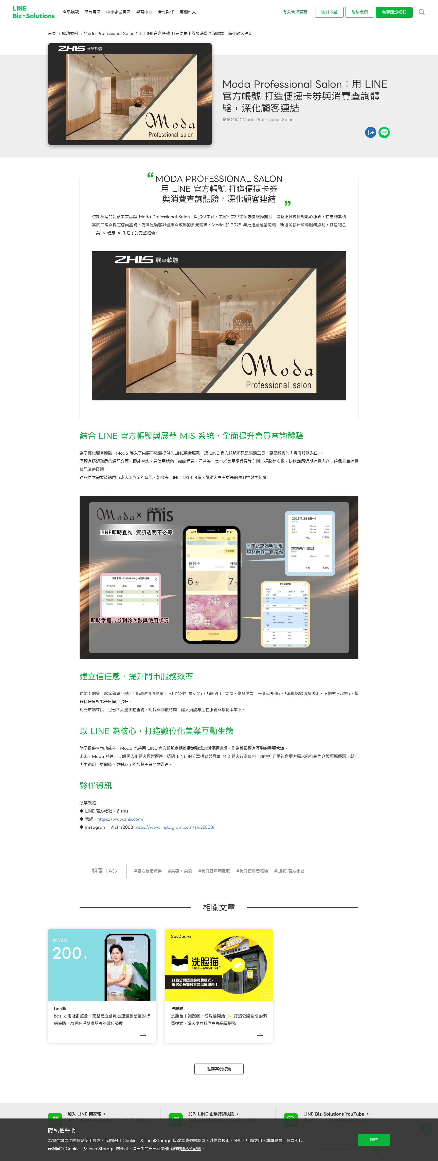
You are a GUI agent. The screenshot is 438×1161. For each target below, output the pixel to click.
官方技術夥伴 (149, 871)
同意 (374, 1139)
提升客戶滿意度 (216, 871)
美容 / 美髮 (181, 871)
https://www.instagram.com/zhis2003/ (175, 827)
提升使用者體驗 (254, 871)
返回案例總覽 (219, 1069)
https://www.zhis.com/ (120, 819)
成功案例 (70, 33)
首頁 (52, 33)
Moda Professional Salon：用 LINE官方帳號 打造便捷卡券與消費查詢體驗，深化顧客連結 (168, 33)
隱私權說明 (191, 1149)
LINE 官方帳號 (290, 871)
